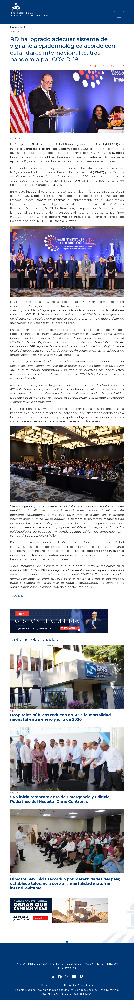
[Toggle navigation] (119, 16)
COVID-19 (17, 595)
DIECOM (112, 963)
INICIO (20, 963)
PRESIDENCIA (37, 963)
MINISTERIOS (67, 968)
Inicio (13, 27)
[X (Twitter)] (53, 976)
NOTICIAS (56, 963)
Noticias (25, 27)
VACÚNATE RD (94, 963)
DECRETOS (74, 963)
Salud (15, 32)
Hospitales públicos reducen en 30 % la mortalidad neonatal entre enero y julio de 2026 (60, 717)
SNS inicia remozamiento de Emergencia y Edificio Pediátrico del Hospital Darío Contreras (59, 799)
